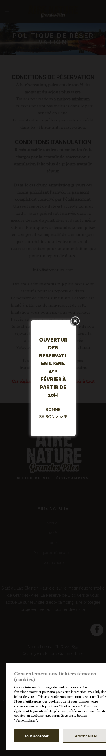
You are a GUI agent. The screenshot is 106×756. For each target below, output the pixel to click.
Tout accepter (36, 736)
